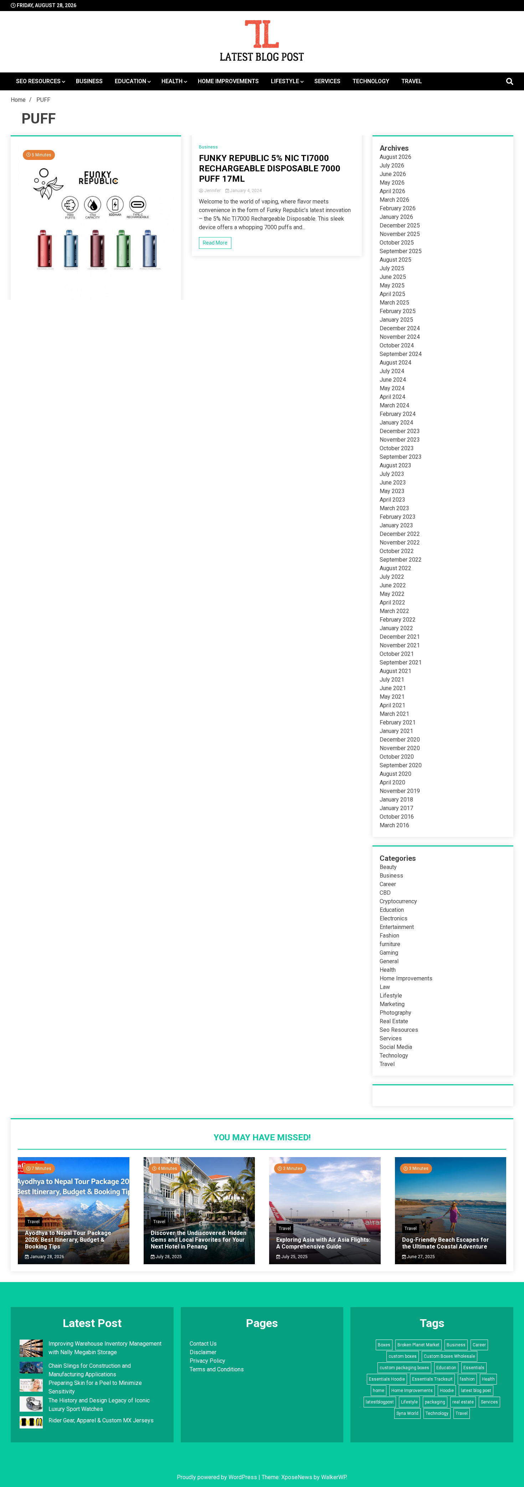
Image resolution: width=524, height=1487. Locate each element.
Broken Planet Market (418, 1344)
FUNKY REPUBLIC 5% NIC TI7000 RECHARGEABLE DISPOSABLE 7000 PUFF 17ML (269, 168)
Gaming (389, 952)
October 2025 (397, 242)
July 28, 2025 (168, 1256)
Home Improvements (228, 81)
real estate (463, 1402)
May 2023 (392, 491)
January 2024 (396, 422)
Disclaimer (203, 1352)
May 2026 (392, 182)
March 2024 (394, 405)
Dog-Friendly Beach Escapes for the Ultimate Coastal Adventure (445, 1243)
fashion (467, 1379)
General (389, 961)
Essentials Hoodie (387, 1379)
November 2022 (400, 542)
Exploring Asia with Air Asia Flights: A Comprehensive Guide (323, 1243)
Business (89, 81)
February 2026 (398, 208)
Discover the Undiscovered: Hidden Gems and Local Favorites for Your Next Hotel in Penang (198, 1240)
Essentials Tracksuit (432, 1379)
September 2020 (401, 765)
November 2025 (400, 234)
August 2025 (395, 259)
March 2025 (394, 302)
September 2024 (401, 354)
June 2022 (393, 585)
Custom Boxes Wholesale (449, 1356)
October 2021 (397, 653)
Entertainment (397, 927)
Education (130, 81)
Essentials (473, 1367)
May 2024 (392, 388)
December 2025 (400, 225)
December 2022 (400, 534)
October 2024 (397, 345)
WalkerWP (333, 1477)
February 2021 (398, 722)
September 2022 (401, 559)
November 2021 (400, 645)
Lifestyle (285, 81)
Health (172, 81)
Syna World (407, 1413)
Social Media (396, 1047)
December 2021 (400, 636)
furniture (390, 944)
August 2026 (395, 157)
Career (388, 884)
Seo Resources (38, 81)
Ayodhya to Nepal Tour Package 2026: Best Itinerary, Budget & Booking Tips (68, 1240)
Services (327, 81)
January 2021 (396, 731)
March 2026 (394, 199)
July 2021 (392, 679)
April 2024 (392, 396)
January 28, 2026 (46, 1256)
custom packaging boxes (404, 1367)
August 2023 (395, 465)
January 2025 (396, 319)
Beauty (388, 867)
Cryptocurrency (398, 901)
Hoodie (447, 1390)
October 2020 (397, 756)
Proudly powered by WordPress (217, 1477)
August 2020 (395, 773)
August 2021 (395, 671)
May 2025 (392, 285)
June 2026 (393, 174)
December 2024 (400, 328)
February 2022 (398, 619)
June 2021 (393, 688)
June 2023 (393, 482)
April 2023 (392, 499)
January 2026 (396, 216)
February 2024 (398, 414)
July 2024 (392, 371)
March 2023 (394, 508)
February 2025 (398, 311)
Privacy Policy (207, 1360)
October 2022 (397, 551)
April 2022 (392, 602)
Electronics (393, 918)
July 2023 (392, 474)
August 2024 (395, 362)
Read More (215, 243)
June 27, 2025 (420, 1256)
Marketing (392, 1004)
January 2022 (396, 628)
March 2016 (394, 825)
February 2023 (398, 516)
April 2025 (392, 294)
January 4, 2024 (245, 190)
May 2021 (392, 696)
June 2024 (393, 379)
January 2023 (396, 525)
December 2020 (400, 739)
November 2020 (400, 748)
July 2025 (392, 268)
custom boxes (403, 1356)
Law (385, 987)
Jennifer (212, 190)
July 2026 (392, 165)
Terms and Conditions (217, 1369)
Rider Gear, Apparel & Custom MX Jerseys (101, 1420)
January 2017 (396, 808)
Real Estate (394, 1021)
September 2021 (401, 662)
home (378, 1390)
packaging (435, 1402)
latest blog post (476, 1390)
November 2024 (400, 336)
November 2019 (400, 791)
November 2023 (400, 439)
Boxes (384, 1344)
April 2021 (392, 705)
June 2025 (393, 276)
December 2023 (400, 431)
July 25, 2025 (294, 1256)
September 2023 (401, 456)
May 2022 (392, 594)
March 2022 (394, 611)
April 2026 (392, 191)
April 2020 (392, 782)
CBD (385, 892)
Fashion (389, 935)
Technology (371, 81)
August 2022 (395, 568)
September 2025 (401, 251)
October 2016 (397, 816)
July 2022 (392, 576)
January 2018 (396, 799)
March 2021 (394, 713)
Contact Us (203, 1343)
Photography (395, 1012)
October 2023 (397, 448)
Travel (411, 81)
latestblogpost (380, 1402)
